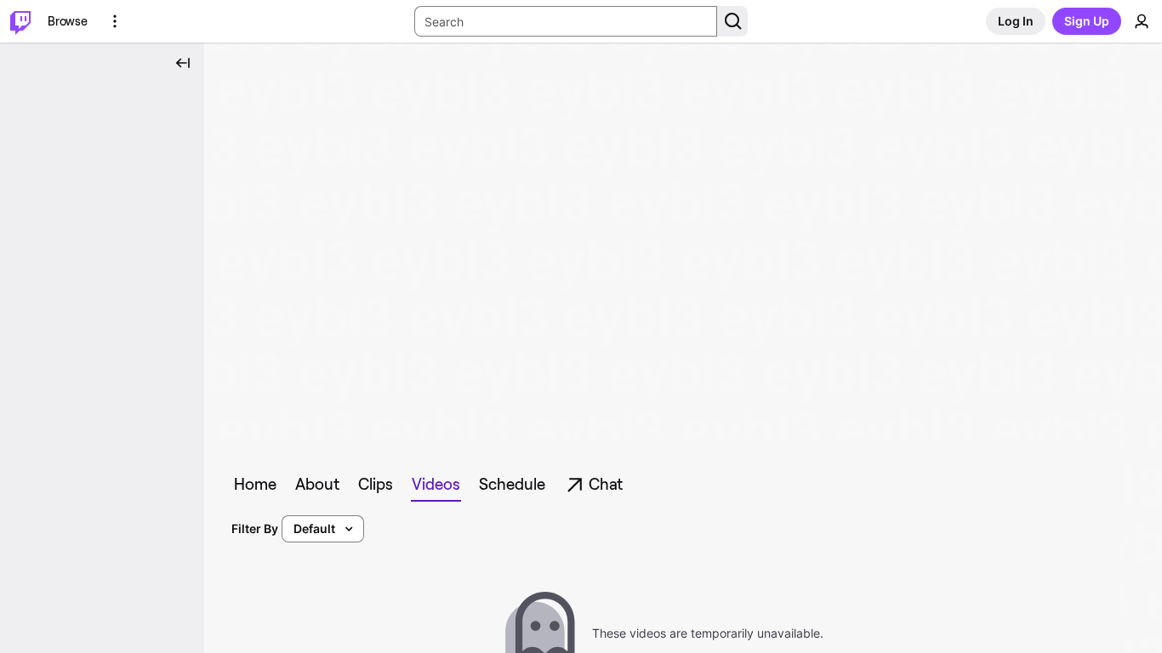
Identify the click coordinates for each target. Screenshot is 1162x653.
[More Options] (114, 21)
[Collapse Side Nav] (183, 63)
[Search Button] (732, 21)
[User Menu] (1141, 21)
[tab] (255, 484)
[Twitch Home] (20, 21)
